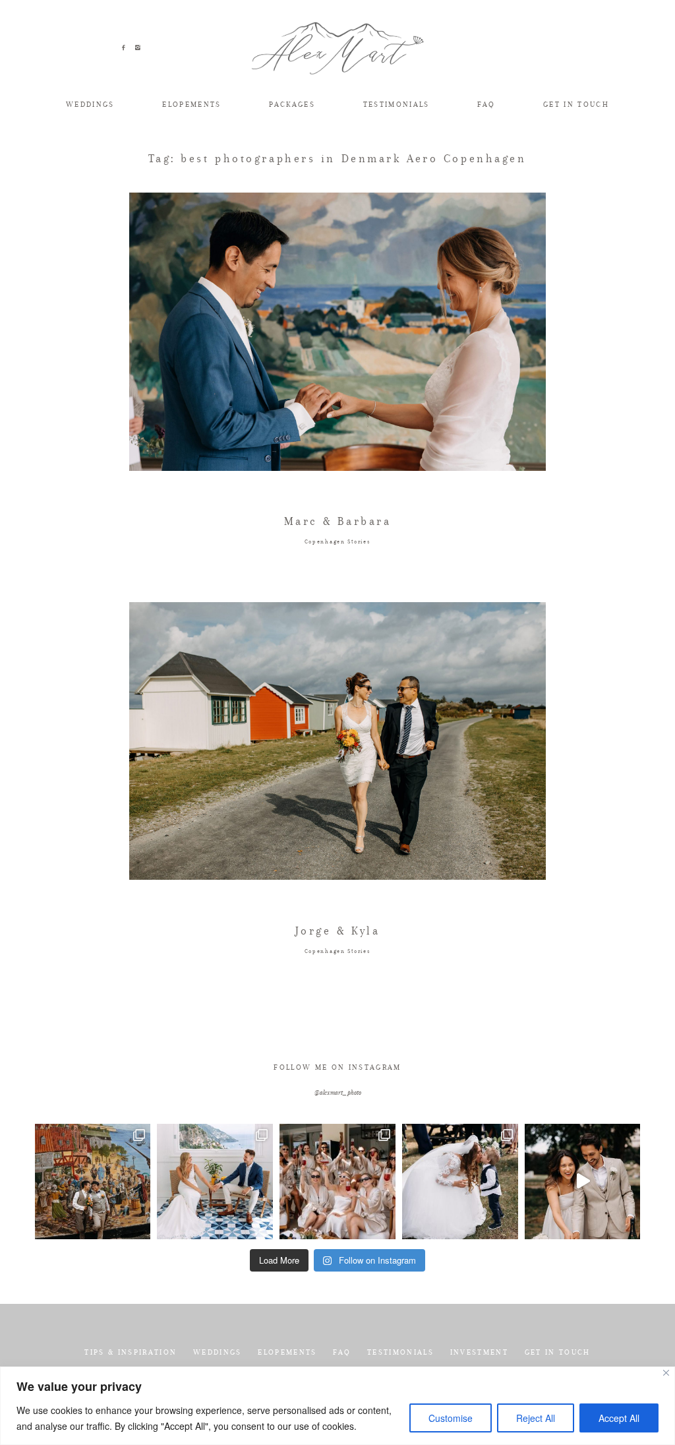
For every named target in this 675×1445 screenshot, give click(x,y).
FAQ (486, 104)
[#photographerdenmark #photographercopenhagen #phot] (583, 1182)
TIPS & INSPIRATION (130, 1352)
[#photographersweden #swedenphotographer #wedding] (460, 1182)
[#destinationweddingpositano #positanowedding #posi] (215, 1182)
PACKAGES (292, 104)
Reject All (535, 1418)
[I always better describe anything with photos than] (337, 1182)
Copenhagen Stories (338, 542)
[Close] (666, 1373)
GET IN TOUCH (576, 104)
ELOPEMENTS (191, 104)
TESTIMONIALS (396, 104)
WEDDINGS (90, 104)
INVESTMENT (479, 1352)
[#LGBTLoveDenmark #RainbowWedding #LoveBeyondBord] (93, 1182)
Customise (450, 1418)
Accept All (619, 1418)
